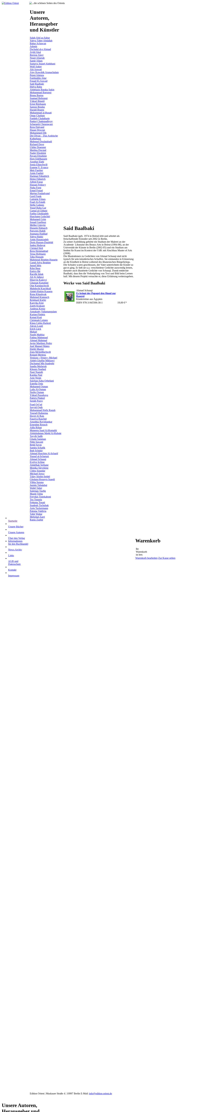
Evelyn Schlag (37, 462)
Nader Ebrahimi (38, 153)
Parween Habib (37, 230)
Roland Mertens (38, 354)
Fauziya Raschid (38, 418)
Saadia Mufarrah (38, 366)
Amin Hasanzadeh (39, 239)
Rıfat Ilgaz (35, 268)
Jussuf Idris (35, 265)
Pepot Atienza (37, 75)
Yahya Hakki (36, 236)
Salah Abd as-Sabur (40, 37)
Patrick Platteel (37, 398)
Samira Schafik (37, 447)
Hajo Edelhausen (38, 158)
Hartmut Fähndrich (39, 176)
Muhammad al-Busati (41, 112)
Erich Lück (35, 328)
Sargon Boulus (37, 107)
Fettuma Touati (37, 502)
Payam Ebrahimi (38, 156)
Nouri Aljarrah (37, 58)
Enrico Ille (35, 271)
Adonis (33, 46)
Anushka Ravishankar (41, 421)
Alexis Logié (36, 326)
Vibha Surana (37, 482)
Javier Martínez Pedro (41, 343)
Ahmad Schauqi (38, 459)
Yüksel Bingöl (37, 101)
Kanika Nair (36, 375)
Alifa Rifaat (36, 427)
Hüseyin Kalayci (38, 279)
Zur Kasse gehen (166, 558)
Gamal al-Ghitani (38, 210)
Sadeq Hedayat (37, 245)
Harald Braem (37, 109)
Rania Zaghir (36, 519)
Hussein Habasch (38, 228)
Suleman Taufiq (38, 491)
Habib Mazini (37, 349)
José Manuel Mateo (39, 346)
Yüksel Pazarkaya (39, 395)
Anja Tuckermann (39, 508)
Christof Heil (36, 248)
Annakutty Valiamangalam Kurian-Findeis (43, 313)
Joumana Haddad (38, 233)
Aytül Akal (35, 52)
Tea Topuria (36, 499)
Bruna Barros (36, 95)
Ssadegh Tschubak (39, 505)
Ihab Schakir (36, 450)
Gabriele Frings (37, 199)
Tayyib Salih (36, 436)
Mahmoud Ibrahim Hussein (43, 259)
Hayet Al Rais (37, 416)
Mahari (33, 331)
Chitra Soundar (37, 470)
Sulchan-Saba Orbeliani (42, 380)
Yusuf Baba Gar (38, 207)
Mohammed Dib (38, 132)
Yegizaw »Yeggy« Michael (43, 357)
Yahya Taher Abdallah (41, 40)
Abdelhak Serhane (39, 465)
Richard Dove (37, 144)
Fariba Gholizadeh (39, 213)
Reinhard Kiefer (38, 300)
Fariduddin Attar (38, 78)
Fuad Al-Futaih (37, 202)
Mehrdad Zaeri (37, 516)
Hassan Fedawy (38, 184)
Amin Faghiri (36, 173)
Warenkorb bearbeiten (146, 558)
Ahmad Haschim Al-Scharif (44, 453)
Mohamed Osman (39, 386)
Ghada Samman (38, 439)
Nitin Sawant (36, 442)
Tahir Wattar (36, 514)
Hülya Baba (36, 86)
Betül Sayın (36, 444)
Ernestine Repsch (38, 424)
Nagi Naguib (36, 372)
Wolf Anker (36, 66)
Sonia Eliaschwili (38, 164)
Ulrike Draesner (38, 147)
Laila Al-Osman (38, 389)
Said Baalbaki (37, 83)
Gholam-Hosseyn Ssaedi (42, 479)
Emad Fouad (36, 190)
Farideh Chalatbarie (40, 118)
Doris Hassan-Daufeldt (41, 242)
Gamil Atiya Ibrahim (40, 262)
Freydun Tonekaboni (40, 496)
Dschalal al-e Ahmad (40, 49)
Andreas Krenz (37, 308)
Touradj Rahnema (39, 413)
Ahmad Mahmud (38, 340)
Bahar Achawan (38, 43)
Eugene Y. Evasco (39, 167)
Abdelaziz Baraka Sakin (42, 89)
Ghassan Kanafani (39, 282)
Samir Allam (36, 60)
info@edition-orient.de (100, 1093)
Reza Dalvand (37, 127)
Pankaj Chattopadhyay (41, 121)
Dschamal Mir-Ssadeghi (42, 363)
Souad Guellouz (38, 222)
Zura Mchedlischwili (40, 352)
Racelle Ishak (36, 274)
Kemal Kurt (36, 317)
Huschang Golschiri (40, 216)
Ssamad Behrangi (39, 98)
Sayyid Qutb (36, 407)
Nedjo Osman (37, 392)
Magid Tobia (36, 493)
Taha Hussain (37, 256)
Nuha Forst (35, 187)
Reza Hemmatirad (39, 251)
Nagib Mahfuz (37, 334)
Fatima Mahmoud (39, 337)
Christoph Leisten (39, 320)
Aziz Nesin (35, 377)
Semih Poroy (36, 401)
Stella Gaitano (37, 205)
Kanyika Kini (37, 303)
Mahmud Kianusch (39, 297)
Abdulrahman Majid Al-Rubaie (45, 433)
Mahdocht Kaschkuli (40, 288)
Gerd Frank (35, 196)
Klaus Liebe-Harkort (40, 323)
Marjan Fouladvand (40, 193)
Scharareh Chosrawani (41, 124)
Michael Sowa (37, 473)
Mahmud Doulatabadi (41, 141)
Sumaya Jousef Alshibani (42, 63)
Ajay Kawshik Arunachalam (44, 72)
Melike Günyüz (38, 225)
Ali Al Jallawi (37, 277)
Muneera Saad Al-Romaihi (43, 430)
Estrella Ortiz (36, 383)
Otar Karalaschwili (39, 285)
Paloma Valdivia (38, 511)
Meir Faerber (36, 170)
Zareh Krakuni (37, 305)
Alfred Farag (36, 181)
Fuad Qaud (36, 404)
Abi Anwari (36, 69)
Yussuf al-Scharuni (39, 456)
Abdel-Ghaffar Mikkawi (42, 360)
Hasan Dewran (37, 130)
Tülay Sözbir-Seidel (40, 476)
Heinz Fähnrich (37, 179)
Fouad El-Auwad (38, 81)
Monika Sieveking (39, 467)
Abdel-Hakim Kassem (41, 291)
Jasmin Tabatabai (38, 485)
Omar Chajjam (37, 115)
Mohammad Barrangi (40, 92)
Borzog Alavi (36, 55)
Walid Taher (36, 488)
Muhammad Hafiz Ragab (42, 410)
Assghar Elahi (37, 161)
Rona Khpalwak (38, 294)
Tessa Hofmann (38, 254)
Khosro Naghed (38, 369)
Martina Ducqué (38, 150)
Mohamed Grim (38, 219)
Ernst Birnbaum (38, 104)
